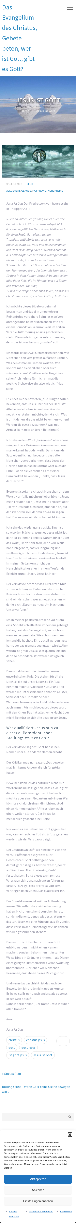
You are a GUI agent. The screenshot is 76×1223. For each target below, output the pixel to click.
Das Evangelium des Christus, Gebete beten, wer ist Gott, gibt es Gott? (19, 38)
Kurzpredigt (56, 190)
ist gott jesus (18, 1055)
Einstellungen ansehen (38, 1201)
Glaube (26, 190)
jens (30, 184)
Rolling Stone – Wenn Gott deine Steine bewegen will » (36, 1089)
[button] (70, 1135)
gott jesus (28, 1047)
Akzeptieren (38, 1179)
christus (14, 1040)
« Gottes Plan (11, 1074)
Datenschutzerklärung (41, 1211)
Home (25, 111)
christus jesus (35, 1040)
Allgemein (13, 190)
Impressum (66, 1211)
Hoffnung (39, 190)
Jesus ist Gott (42, 1055)
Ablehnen (38, 1190)
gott (12, 1047)
